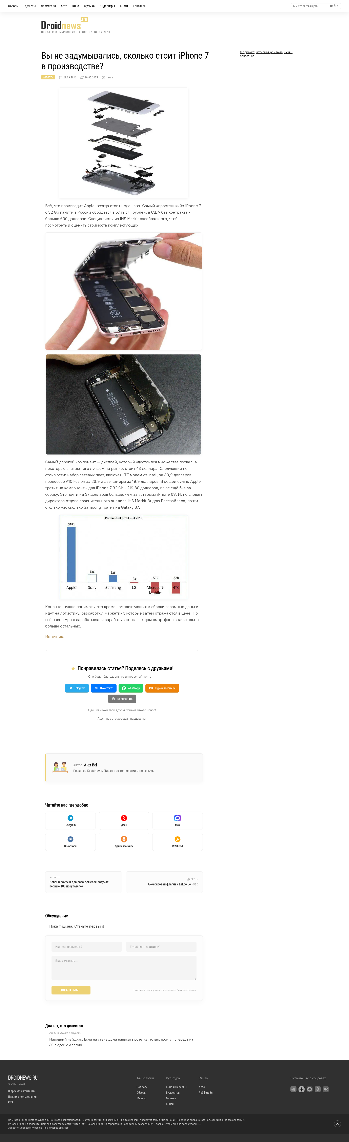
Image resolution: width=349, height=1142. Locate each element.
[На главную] (75, 23)
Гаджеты (30, 6)
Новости (48, 77)
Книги (124, 6)
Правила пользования (22, 1097)
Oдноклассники (162, 688)
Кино (75, 6)
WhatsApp (134, 688)
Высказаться (71, 990)
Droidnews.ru (23, 1077)
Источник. (54, 636)
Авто (64, 6)
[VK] (326, 1089)
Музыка (89, 6)
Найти (334, 5)
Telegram (79, 688)
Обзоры (13, 6)
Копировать (124, 699)
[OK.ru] (318, 1089)
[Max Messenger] (310, 1089)
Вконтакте (106, 688)
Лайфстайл (48, 6)
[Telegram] (293, 1089)
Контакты (139, 6)
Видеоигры (107, 6)
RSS (10, 1102)
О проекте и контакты (21, 1091)
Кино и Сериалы (176, 1087)
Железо (141, 1098)
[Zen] (302, 1089)
